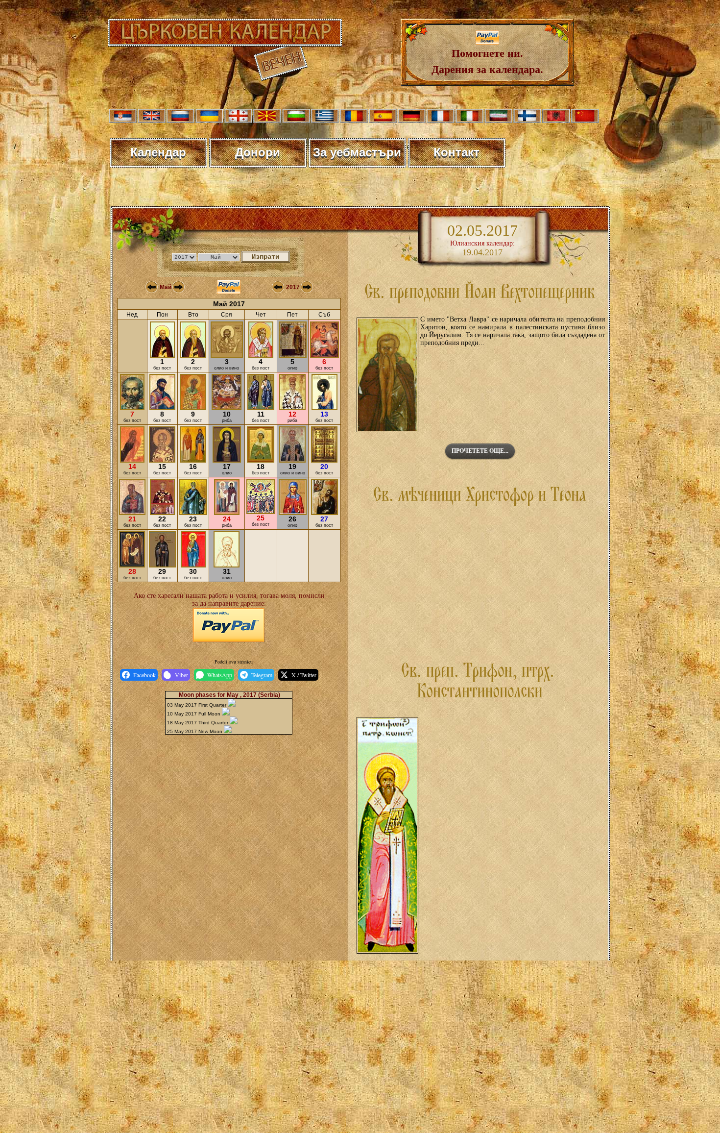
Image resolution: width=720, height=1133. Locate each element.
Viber (181, 675)
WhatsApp (219, 675)
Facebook (144, 675)
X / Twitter (303, 675)
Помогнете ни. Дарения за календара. (487, 61)
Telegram (261, 675)
